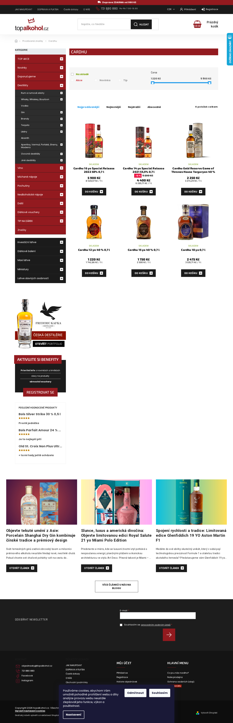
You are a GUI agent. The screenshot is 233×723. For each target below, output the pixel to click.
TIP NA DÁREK (25, 221)
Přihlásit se (170, 634)
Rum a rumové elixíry (32, 92)
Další (20, 203)
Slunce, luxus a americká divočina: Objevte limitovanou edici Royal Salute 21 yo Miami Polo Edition (116, 535)
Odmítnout (135, 693)
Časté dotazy (71, 9)
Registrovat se (40, 392)
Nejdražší (134, 107)
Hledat (144, 24)
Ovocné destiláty (30, 153)
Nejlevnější (113, 107)
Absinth (25, 138)
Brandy (25, 118)
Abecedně (154, 107)
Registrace (212, 9)
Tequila (25, 125)
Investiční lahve (27, 242)
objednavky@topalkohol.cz (37, 665)
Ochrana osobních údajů (180, 681)
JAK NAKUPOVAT (23, 9)
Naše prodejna (175, 677)
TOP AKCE (23, 59)
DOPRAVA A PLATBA (47, 9)
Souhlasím (160, 693)
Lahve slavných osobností (33, 278)
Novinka (105, 80)
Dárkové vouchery (28, 212)
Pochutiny (24, 185)
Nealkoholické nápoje (30, 194)
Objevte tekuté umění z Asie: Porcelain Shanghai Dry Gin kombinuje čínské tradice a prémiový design (41, 535)
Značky (22, 230)
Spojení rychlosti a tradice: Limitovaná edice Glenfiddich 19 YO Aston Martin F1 (191, 535)
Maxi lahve (24, 260)
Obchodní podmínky (77, 682)
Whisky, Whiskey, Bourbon (35, 99)
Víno (20, 168)
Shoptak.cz (56, 715)
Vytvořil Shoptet (209, 712)
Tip (125, 80)
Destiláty (23, 85)
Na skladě (82, 74)
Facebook (27, 675)
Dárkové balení (27, 251)
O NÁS (86, 9)
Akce (79, 80)
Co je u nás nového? (178, 673)
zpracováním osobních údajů (155, 624)
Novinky (22, 67)
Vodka (24, 105)
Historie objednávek (127, 681)
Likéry (24, 131)
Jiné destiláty (28, 160)
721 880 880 (28, 670)
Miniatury (23, 269)
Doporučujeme (27, 76)
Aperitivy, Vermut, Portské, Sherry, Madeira (39, 146)
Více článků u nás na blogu (116, 586)
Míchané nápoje (27, 177)
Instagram (27, 680)
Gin (23, 112)
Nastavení (73, 715)
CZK (169, 9)
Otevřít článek (19, 568)
